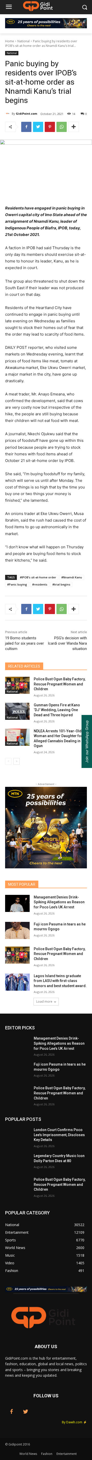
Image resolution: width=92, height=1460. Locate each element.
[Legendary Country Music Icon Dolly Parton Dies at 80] (17, 1162)
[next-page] (16, 761)
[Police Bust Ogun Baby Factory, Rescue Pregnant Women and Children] (17, 685)
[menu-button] (9, 7)
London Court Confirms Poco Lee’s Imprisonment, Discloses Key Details (59, 1135)
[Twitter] (38, 127)
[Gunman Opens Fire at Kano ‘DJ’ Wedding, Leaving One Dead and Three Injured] (17, 711)
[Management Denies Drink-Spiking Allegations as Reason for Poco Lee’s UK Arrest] (17, 903)
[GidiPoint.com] (8, 113)
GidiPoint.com (26, 113)
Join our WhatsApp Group (87, 741)
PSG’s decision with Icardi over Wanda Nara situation (67, 643)
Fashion (46, 1454)
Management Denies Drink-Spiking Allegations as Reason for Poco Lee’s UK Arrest (59, 902)
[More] (73, 127)
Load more (44, 1001)
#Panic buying (17, 584)
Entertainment (66, 1454)
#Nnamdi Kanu (71, 577)
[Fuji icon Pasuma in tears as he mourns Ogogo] (17, 930)
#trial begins (61, 584)
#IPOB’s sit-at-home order (38, 577)
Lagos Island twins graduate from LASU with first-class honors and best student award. (60, 981)
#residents (39, 584)
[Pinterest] (50, 127)
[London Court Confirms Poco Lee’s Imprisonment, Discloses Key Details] (17, 1136)
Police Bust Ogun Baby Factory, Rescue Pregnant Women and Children (59, 684)
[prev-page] (8, 761)
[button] (84, 7)
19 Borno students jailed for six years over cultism (24, 643)
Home (9, 41)
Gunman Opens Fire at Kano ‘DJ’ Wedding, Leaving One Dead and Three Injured (57, 710)
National (23, 41)
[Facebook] (26, 127)
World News (28, 1454)
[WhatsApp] (61, 127)
